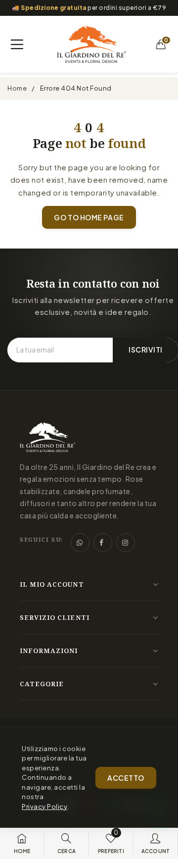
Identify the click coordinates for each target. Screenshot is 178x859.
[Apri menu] (17, 44)
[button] (161, 44)
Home (17, 88)
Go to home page (89, 217)
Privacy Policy (44, 806)
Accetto (125, 777)
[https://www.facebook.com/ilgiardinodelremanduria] (102, 542)
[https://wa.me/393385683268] (80, 542)
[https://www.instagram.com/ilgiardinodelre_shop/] (125, 542)
